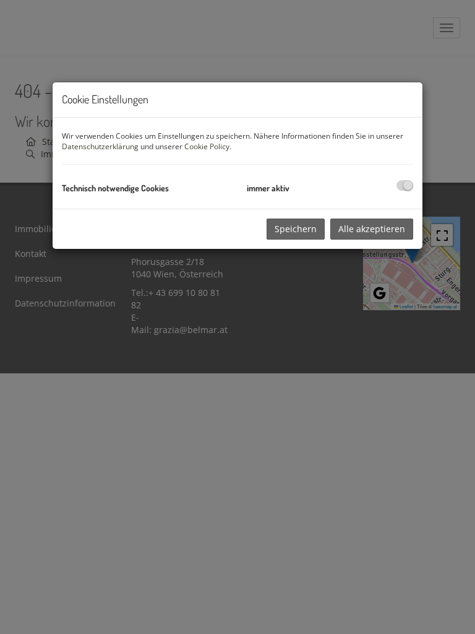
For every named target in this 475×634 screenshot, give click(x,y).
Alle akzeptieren (371, 229)
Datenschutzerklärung (100, 146)
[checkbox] (404, 185)
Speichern (296, 229)
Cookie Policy (206, 146)
